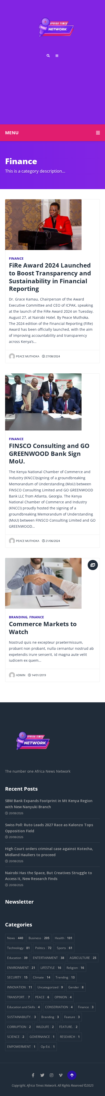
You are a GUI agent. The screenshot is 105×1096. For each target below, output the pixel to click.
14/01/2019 (38, 675)
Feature (72, 1017)
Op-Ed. (48, 1046)
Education (17, 958)
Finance (16, 258)
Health (63, 938)
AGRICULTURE (83, 958)
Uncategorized (50, 987)
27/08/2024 (52, 356)
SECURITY (17, 977)
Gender (76, 987)
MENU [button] (12, 133)
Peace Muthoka (27, 356)
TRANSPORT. (18, 997)
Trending (65, 977)
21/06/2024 (52, 541)
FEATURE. (68, 1027)
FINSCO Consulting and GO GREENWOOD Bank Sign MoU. (49, 454)
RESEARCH (70, 1037)
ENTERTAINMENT (48, 958)
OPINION (63, 997)
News (15, 938)
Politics (43, 948)
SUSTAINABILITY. (21, 1017)
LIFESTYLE (51, 968)
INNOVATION (19, 987)
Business (39, 938)
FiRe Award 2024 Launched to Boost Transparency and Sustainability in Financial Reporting (50, 277)
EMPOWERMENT (21, 1046)
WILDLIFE (45, 1027)
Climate (41, 977)
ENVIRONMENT (21, 968)
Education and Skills (23, 1007)
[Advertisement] (52, 89)
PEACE (42, 997)
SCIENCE (15, 1037)
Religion (75, 968)
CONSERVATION (59, 1007)
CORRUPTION (19, 1027)
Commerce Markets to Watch (43, 628)
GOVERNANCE (42, 1037)
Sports (64, 948)
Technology (18, 948)
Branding (18, 617)
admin (20, 675)
